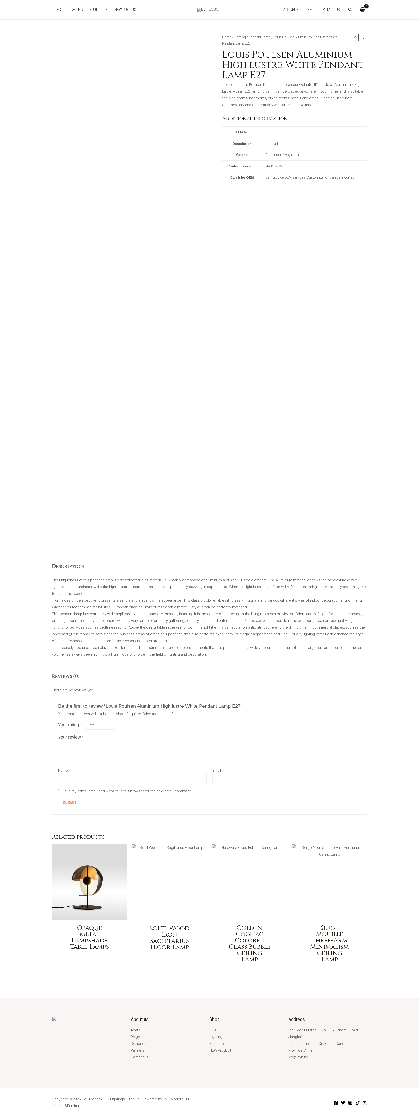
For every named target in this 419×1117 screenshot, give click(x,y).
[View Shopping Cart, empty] (362, 9)
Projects (138, 1037)
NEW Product (126, 10)
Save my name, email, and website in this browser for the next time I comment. (127, 791)
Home (226, 37)
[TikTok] (357, 1103)
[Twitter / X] (365, 1103)
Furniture (99, 10)
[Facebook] (336, 1103)
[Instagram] (350, 1103)
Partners (290, 10)
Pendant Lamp (260, 37)
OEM (309, 10)
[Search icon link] (350, 10)
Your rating (70, 725)
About (135, 1030)
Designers (139, 1043)
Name (64, 770)
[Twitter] (343, 1103)
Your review (71, 737)
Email (218, 770)
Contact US (329, 10)
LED (58, 10)
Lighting (75, 10)
